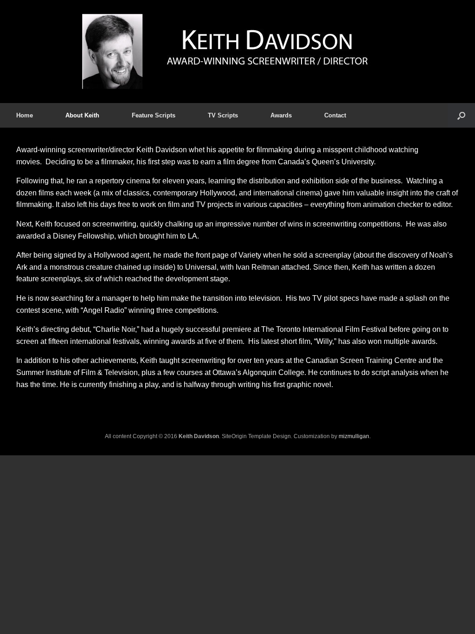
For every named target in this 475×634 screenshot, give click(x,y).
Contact (335, 115)
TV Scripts (223, 115)
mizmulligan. (355, 436)
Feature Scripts (153, 115)
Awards (281, 115)
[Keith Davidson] (237, 51)
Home (24, 115)
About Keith (82, 115)
